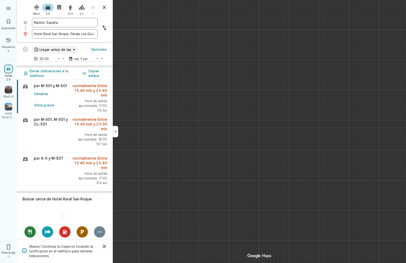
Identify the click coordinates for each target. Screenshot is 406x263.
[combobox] (65, 22)
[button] (65, 132)
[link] (65, 96)
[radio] (36, 9)
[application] (203, 131)
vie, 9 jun (81, 59)
